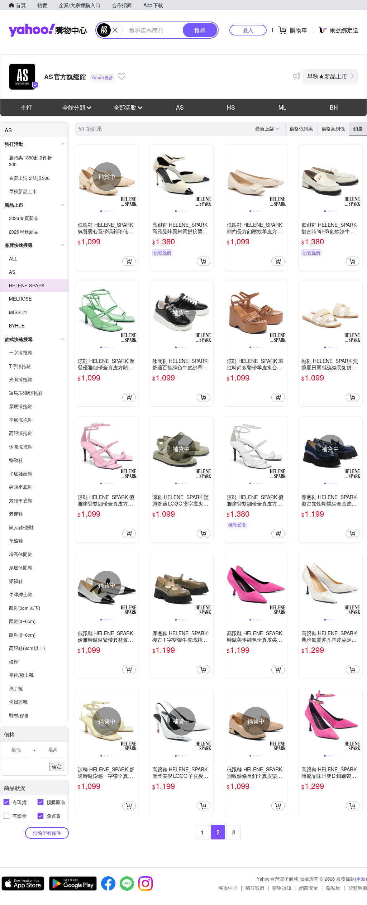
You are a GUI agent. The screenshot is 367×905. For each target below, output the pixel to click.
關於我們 (255, 887)
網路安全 (308, 887)
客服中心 (228, 887)
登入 (248, 30)
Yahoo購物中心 (48, 30)
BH (334, 107)
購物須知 (281, 887)
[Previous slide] (79, 177)
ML (282, 107)
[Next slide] (134, 177)
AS (180, 107)
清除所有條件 (47, 832)
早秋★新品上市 (327, 76)
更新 (361, 878)
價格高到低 (333, 128)
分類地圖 (357, 887)
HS (231, 107)
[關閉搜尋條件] (115, 30)
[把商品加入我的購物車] (129, 261)
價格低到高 (301, 128)
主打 (26, 107)
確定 (56, 766)
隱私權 (333, 887)
